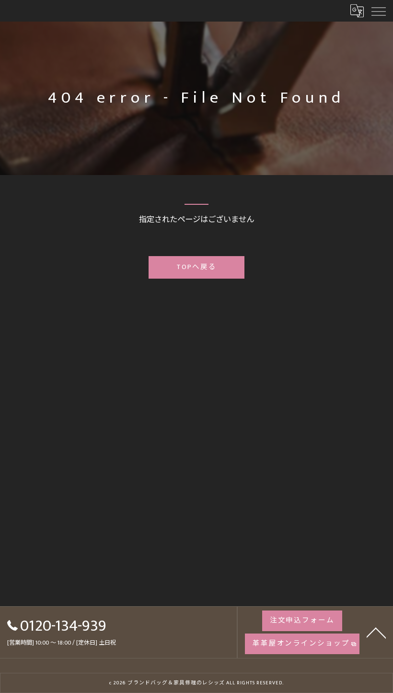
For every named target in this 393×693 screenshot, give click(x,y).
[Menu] (378, 10)
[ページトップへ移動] (376, 632)
